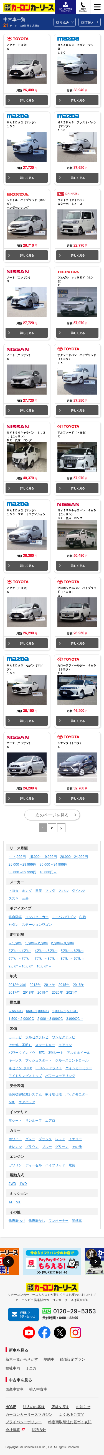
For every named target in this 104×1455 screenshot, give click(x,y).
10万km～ (44, 966)
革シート (15, 1120)
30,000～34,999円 (53, 864)
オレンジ (15, 1146)
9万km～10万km (21, 966)
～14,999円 (17, 856)
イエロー (75, 1138)
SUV (82, 916)
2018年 (28, 992)
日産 (38, 890)
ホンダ (27, 890)
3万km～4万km (20, 950)
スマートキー (45, 1044)
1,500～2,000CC (21, 1018)
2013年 (35, 984)
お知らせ (83, 1407)
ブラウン (32, 1146)
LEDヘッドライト (48, 1067)
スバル (64, 890)
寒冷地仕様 (53, 1094)
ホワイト (15, 1138)
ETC (42, 1052)
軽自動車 (15, 916)
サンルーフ (33, 1120)
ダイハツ (78, 890)
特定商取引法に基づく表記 (70, 1422)
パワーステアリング (60, 1075)
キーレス (15, 1060)
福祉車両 (13, 1368)
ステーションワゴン (37, 924)
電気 (72, 1165)
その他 (77, 1146)
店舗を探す (60, 1407)
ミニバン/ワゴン (64, 916)
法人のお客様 (34, 1407)
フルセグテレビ (37, 1036)
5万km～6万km (72, 950)
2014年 (49, 984)
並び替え (87, 22)
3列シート (56, 1052)
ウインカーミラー (78, 1067)
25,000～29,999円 (22, 864)
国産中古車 (15, 1389)
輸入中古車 (38, 1389)
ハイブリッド (55, 1165)
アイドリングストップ (25, 1075)
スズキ (14, 898)
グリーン (62, 1146)
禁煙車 (77, 1220)
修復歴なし (37, 1220)
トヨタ (14, 890)
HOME (11, 1407)
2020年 (57, 992)
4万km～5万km (46, 950)
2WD (12, 1183)
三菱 (25, 898)
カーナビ (15, 1036)
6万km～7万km (20, 958)
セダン (14, 924)
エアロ (50, 1120)
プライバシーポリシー (24, 1422)
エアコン (65, 1044)
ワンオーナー (59, 1220)
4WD (23, 1183)
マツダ (50, 890)
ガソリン (15, 1165)
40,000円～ (48, 871)
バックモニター (76, 1094)
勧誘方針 (39, 1429)
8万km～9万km (72, 958)
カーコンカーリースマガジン (29, 1414)
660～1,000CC (37, 1010)
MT (18, 1201)
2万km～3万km (62, 942)
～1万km (15, 942)
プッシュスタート (38, 1060)
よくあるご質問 (71, 1414)
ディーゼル (33, 1165)
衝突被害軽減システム (25, 1094)
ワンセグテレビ (63, 1036)
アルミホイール (78, 1052)
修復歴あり (17, 1220)
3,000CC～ (74, 1018)
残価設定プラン (72, 1359)
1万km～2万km (36, 942)
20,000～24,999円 (74, 856)
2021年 (71, 992)
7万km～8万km (46, 958)
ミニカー (33, 1368)
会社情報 (13, 1429)
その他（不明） (20, 1044)
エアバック (27, 1101)
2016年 (78, 984)
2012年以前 (17, 984)
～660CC (16, 1010)
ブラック (45, 1138)
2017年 (14, 992)
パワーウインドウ (22, 1052)
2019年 (43, 992)
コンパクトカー (37, 916)
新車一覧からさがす (22, 1359)
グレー (30, 1138)
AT (10, 1201)
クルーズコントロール (71, 1060)
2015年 (64, 984)
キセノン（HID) (20, 1067)
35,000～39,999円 (22, 871)
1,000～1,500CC (65, 1010)
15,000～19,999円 (43, 856)
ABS (12, 1101)
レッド (60, 1138)
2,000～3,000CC (50, 1018)
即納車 (49, 1359)
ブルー (47, 1146)
